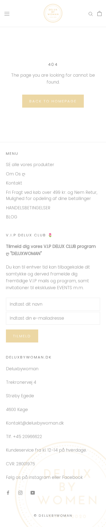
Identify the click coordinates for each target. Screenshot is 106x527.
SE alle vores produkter (30, 165)
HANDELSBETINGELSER (28, 208)
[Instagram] (20, 492)
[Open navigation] (6, 14)
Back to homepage (53, 101)
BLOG (11, 217)
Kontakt (14, 183)
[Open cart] (99, 13)
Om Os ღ (15, 174)
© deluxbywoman (53, 515)
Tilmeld (22, 336)
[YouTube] (33, 492)
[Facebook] (8, 492)
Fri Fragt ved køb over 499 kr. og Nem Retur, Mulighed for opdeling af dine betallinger (51, 195)
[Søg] (90, 13)
